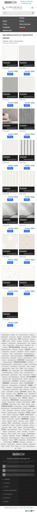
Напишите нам (12, 470)
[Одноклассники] (30, 511)
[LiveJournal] (33, 511)
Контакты (7, 498)
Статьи (6, 487)
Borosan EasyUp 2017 (12, 65)
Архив (6, 501)
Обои (10, 2)
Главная (5, 41)
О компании (8, 494)
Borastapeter (18, 41)
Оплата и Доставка (10, 490)
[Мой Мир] (31, 511)
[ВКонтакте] (26, 511)
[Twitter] (28, 511)
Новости (7, 483)
